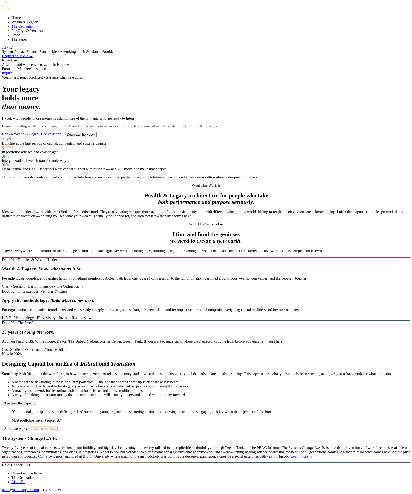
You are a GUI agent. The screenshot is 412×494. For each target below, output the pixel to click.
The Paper (19, 39)
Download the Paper (81, 134)
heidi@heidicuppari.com (20, 490)
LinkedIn (18, 482)
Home (16, 18)
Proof (15, 35)
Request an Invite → (17, 56)
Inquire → (9, 73)
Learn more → (302, 456)
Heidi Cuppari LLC (17, 465)
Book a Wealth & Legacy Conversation (31, 134)
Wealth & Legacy (24, 22)
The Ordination (23, 26)
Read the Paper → (43, 429)
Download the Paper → (20, 403)
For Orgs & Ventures (27, 31)
